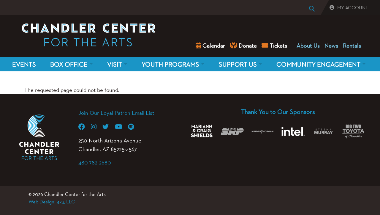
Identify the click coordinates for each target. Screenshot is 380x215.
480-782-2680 (94, 162)
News (331, 45)
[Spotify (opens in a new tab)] (134, 127)
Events (24, 64)
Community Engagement (318, 64)
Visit (114, 64)
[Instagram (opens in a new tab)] (96, 127)
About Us (308, 45)
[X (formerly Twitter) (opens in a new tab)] (108, 127)
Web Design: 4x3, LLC (51, 201)
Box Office (69, 64)
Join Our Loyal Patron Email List (116, 112)
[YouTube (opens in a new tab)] (121, 127)
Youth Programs (170, 64)
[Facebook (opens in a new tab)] (84, 127)
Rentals (352, 45)
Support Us (238, 64)
